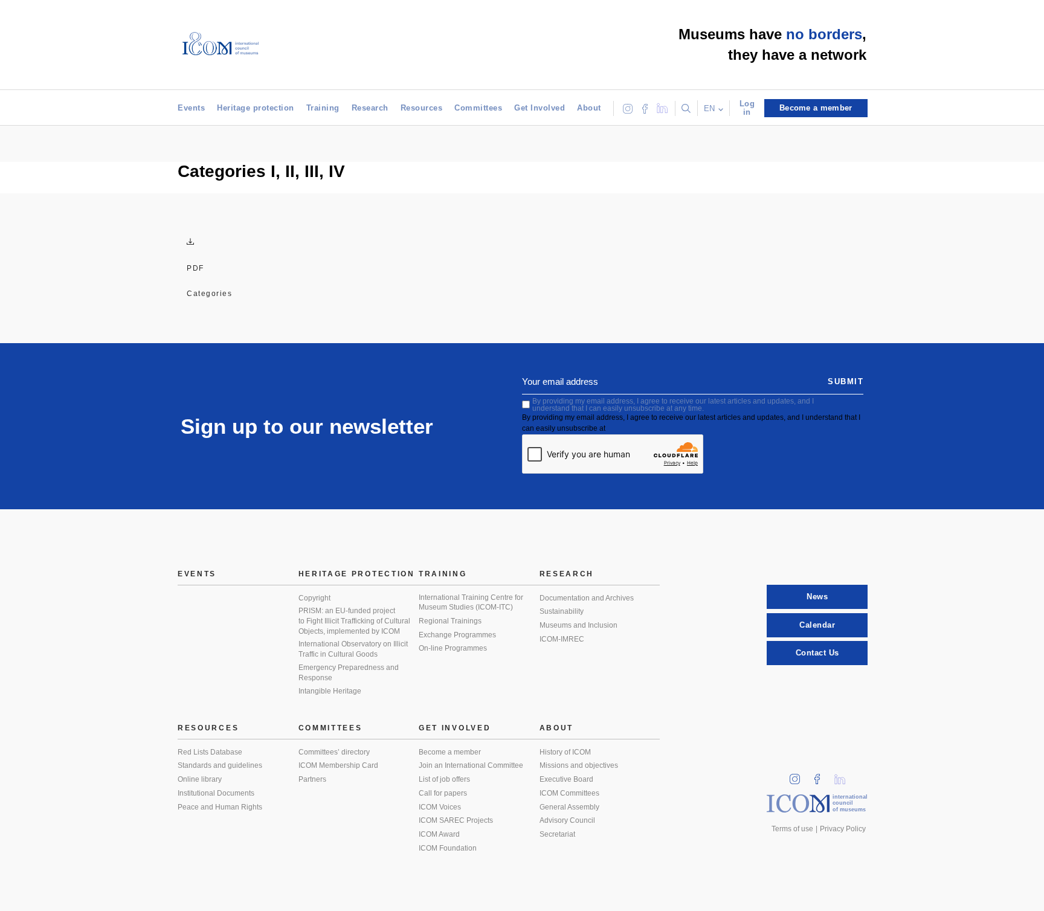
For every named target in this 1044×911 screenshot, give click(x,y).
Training (323, 107)
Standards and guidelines (220, 765)
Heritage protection (255, 107)
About (589, 107)
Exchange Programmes (457, 635)
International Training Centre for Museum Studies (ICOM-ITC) (471, 602)
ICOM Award (439, 834)
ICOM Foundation (448, 848)
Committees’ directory (334, 752)
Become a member (450, 752)
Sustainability (562, 611)
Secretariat (557, 834)
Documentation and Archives (587, 598)
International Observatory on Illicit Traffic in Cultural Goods (353, 649)
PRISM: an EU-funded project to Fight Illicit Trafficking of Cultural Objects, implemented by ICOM (354, 621)
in (799, 775)
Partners (312, 779)
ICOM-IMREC (562, 639)
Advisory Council (567, 820)
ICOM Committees (569, 793)
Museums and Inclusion (578, 625)
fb (821, 775)
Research (370, 107)
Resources (422, 107)
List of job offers (444, 779)
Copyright (314, 598)
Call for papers (443, 793)
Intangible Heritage (329, 691)
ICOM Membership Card (338, 765)
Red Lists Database (210, 752)
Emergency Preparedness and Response (348, 672)
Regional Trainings (450, 621)
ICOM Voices (440, 807)
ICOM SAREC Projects (456, 820)
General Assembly (569, 807)
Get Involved (539, 107)
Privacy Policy (843, 829)
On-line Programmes (453, 648)
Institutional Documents (216, 793)
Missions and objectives (579, 765)
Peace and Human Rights (220, 807)
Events (191, 107)
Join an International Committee (471, 765)
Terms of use (792, 829)
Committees (478, 107)
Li (844, 775)
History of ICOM (565, 752)
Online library (200, 779)
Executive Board (566, 779)
